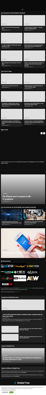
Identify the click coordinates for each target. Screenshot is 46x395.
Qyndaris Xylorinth (5, 87)
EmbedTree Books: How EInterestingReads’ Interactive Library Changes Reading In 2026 (34, 114)
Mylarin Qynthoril (5, 30)
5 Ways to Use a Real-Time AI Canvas (11, 78)
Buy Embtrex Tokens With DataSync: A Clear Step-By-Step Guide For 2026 (34, 96)
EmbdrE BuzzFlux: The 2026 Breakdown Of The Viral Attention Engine (34, 78)
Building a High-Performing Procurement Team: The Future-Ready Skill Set (10, 337)
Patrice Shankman (6, 201)
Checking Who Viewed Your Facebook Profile (23, 243)
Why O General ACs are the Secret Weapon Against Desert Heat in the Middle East (34, 38)
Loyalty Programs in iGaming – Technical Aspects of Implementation (34, 20)
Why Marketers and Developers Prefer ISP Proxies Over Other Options (34, 214)
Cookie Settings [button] (5, 392)
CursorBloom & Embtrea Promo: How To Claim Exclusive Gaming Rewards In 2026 (11, 96)
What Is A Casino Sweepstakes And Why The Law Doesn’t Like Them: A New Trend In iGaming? (34, 55)
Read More (28, 320)
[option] (23, 189)
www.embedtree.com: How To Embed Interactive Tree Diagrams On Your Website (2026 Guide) (22, 162)
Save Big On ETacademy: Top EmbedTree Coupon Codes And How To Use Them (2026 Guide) (11, 114)
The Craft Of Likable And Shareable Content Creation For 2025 (11, 38)
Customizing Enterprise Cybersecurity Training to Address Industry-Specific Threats (11, 214)
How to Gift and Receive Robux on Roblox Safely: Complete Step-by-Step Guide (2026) (23, 304)
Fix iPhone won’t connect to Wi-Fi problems (23, 189)
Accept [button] (11, 392)
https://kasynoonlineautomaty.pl (25, 288)
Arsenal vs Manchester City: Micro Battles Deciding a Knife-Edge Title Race (10, 329)
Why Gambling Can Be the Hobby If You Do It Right (11, 55)
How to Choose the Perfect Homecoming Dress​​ (11, 20)
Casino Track (17, 291)
